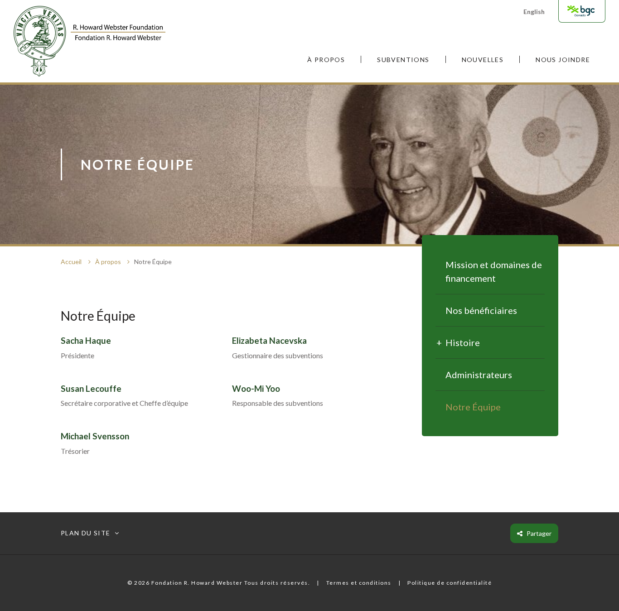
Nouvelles (483, 59)
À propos (326, 59)
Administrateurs (478, 374)
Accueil (71, 261)
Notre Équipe (473, 406)
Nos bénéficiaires (481, 310)
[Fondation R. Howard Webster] (89, 41)
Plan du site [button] (86, 533)
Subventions (403, 59)
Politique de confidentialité (449, 582)
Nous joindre (563, 59)
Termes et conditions (359, 582)
